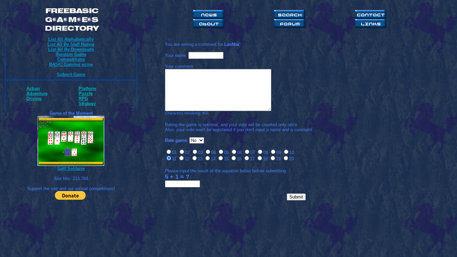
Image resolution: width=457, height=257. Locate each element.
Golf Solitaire (71, 168)
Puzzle (86, 93)
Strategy (87, 103)
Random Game (71, 54)
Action (33, 88)
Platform (87, 88)
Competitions (71, 59)
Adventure (37, 93)
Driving (33, 98)
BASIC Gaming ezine (71, 64)
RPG (83, 98)
